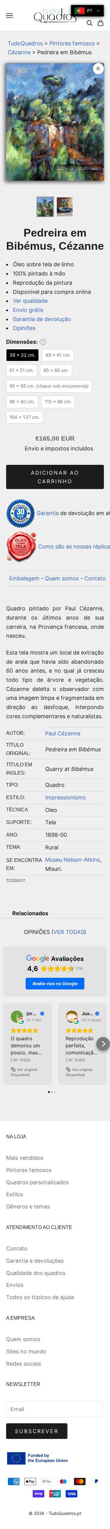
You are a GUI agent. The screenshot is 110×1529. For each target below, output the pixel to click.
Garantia (48, 513)
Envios (14, 1285)
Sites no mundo (26, 1351)
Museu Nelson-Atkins (72, 859)
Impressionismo (65, 797)
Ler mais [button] (20, 1060)
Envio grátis (28, 310)
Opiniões (24, 328)
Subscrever (37, 1431)
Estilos (14, 1194)
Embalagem (24, 578)
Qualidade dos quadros (35, 1273)
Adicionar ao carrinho (55, 477)
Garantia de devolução (42, 319)
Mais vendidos (24, 1158)
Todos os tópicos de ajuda (40, 1297)
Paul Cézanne (62, 733)
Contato (95, 578)
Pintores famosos (72, 43)
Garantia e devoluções (35, 1261)
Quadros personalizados (37, 1182)
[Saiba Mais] (42, 342)
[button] (7, 1044)
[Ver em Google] (17, 1017)
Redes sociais (23, 1363)
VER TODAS (68, 932)
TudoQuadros (25, 43)
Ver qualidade (30, 301)
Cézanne (19, 52)
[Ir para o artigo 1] (45, 207)
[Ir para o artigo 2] (64, 207)
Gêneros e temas (28, 1206)
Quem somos (62, 578)
